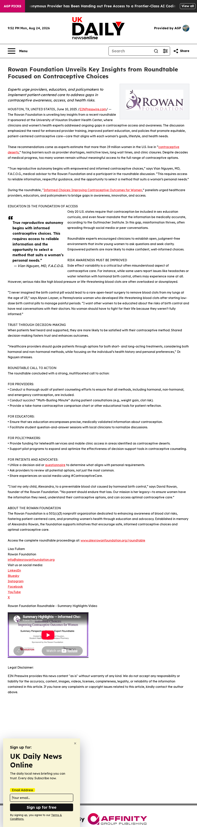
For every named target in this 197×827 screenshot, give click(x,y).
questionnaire (55, 465)
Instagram (15, 581)
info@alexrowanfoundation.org (31, 560)
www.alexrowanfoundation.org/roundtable (113, 540)
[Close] (75, 743)
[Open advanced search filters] (165, 51)
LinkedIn (14, 570)
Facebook (15, 586)
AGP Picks (12, 6)
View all (188, 6)
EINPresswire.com (92, 109)
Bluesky (13, 576)
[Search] (156, 51)
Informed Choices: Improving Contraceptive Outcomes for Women (93, 190)
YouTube (14, 592)
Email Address (22, 790)
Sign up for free (41, 807)
